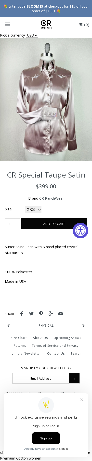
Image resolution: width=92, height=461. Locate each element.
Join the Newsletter (26, 353)
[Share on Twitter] (32, 314)
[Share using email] (60, 314)
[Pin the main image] (42, 314)
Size (8, 208)
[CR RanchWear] (46, 24)
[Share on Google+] (52, 314)
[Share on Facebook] (22, 314)
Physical (46, 325)
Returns (20, 346)
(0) (86, 24)
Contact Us (56, 353)
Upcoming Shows (67, 338)
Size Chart (19, 338)
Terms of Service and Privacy (55, 346)
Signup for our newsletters (46, 368)
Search (76, 353)
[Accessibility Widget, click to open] (80, 230)
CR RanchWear (51, 198)
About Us (40, 338)
